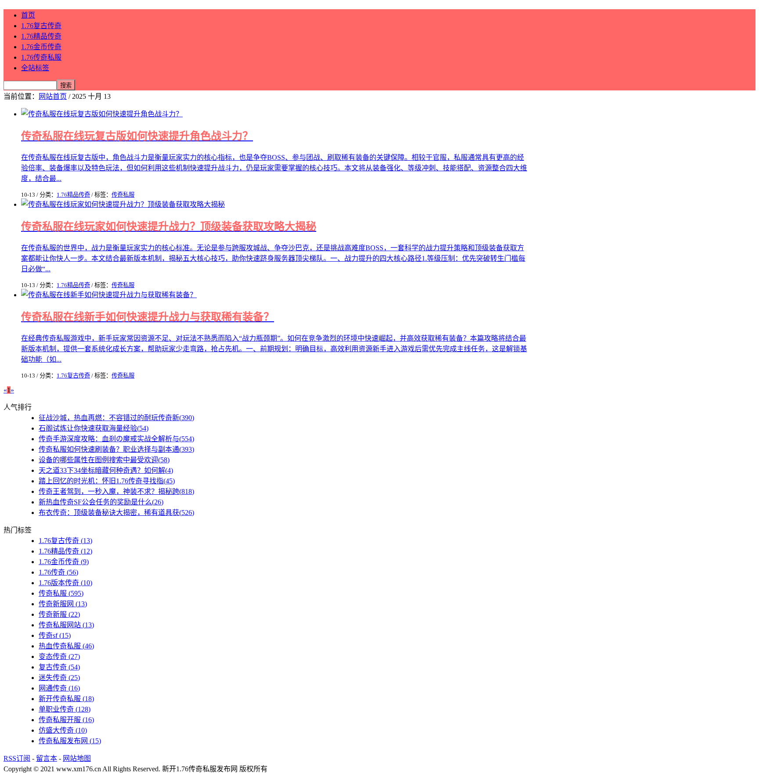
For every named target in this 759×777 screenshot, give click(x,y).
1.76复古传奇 (41, 25)
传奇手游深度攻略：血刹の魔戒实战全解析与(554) (116, 438)
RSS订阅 (17, 758)
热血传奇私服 (66, 646)
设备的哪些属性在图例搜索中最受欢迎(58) (104, 460)
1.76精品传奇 (41, 36)
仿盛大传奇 (63, 730)
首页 (28, 15)
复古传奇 (59, 667)
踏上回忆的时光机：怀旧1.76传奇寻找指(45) (107, 481)
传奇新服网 (63, 604)
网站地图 (77, 758)
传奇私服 (123, 194)
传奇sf (55, 635)
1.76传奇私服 (41, 57)
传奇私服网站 (66, 625)
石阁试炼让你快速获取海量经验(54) (93, 428)
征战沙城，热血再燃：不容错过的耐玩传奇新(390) (116, 417)
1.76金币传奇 (41, 46)
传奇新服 (59, 614)
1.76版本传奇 (65, 582)
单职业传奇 (64, 709)
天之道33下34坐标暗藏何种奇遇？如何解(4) (106, 470)
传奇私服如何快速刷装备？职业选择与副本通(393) (116, 449)
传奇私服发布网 (70, 741)
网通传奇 (59, 688)
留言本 (46, 758)
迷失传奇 (59, 677)
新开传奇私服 (66, 698)
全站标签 (35, 68)
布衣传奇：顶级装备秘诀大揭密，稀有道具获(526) (116, 512)
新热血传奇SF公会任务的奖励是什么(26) (101, 502)
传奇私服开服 (66, 719)
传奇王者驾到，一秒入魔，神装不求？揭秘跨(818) (116, 491)
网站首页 (53, 96)
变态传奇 (59, 656)
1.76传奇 (58, 572)
